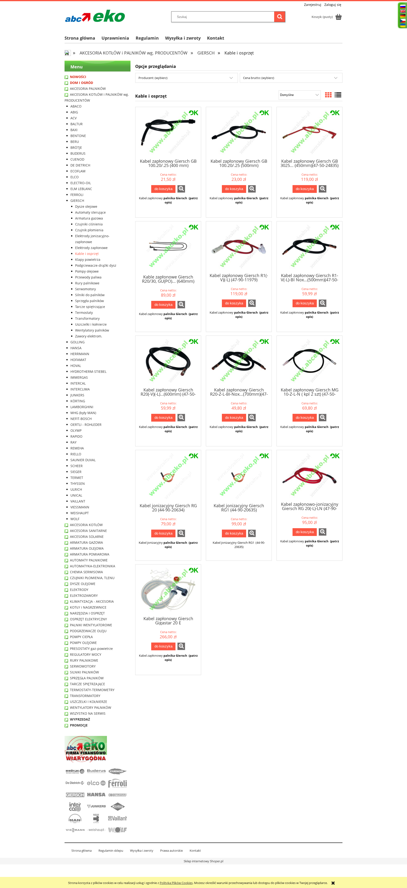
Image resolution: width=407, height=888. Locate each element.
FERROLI (76, 194)
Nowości (78, 77)
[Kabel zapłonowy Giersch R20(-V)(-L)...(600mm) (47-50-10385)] (168, 361)
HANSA (75, 348)
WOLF (74, 519)
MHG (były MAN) (83, 413)
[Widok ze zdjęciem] (328, 94)
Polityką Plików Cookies (176, 883)
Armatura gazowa (89, 218)
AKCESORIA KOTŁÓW (86, 525)
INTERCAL (78, 383)
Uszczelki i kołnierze (91, 324)
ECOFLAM (77, 171)
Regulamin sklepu (110, 850)
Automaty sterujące (90, 212)
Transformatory (87, 318)
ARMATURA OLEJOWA (87, 548)
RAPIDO (76, 436)
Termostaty (84, 312)
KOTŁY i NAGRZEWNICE (88, 607)
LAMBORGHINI (81, 407)
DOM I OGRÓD (81, 82)
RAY (73, 442)
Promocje (79, 725)
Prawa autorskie (171, 850)
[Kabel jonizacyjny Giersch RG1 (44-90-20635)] (239, 476)
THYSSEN (77, 483)
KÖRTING (77, 401)
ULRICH (76, 489)
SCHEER (76, 466)
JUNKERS (77, 395)
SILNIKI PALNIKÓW (84, 672)
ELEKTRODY (79, 589)
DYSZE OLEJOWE (82, 583)
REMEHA (77, 448)
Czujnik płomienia (89, 230)
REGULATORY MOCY (85, 654)
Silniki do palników (90, 295)
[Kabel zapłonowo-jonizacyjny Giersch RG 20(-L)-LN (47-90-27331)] (309, 475)
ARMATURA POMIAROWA (89, 554)
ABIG (74, 112)
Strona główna (81, 850)
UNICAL (76, 495)
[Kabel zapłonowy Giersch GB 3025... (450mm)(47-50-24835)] (309, 132)
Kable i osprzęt (87, 253)
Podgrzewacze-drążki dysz (95, 265)
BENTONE (78, 135)
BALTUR (76, 124)
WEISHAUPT (79, 513)
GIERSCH (77, 200)
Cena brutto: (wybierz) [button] (258, 78)
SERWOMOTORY (83, 666)
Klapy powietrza (87, 259)
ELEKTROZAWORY (84, 595)
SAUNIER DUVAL (83, 460)
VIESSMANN (79, 507)
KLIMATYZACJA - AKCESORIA (92, 601)
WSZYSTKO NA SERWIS (88, 713)
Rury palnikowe (87, 283)
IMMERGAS (79, 377)
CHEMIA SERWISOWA (86, 572)
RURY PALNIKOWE (84, 660)
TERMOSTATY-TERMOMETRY (92, 690)
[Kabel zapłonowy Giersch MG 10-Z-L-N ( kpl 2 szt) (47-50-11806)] (309, 361)
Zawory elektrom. (88, 336)
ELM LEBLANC (81, 189)
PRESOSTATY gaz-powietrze (91, 648)
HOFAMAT (78, 359)
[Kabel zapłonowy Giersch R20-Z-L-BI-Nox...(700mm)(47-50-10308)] (239, 361)
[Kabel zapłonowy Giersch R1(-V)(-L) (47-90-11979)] (239, 246)
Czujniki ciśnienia (89, 224)
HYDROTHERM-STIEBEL (88, 371)
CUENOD (77, 159)
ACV (73, 118)
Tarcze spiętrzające (90, 306)
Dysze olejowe (86, 206)
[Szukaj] (279, 16)
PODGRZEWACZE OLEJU (88, 631)
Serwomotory (85, 289)
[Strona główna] (95, 15)
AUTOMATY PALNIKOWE (89, 560)
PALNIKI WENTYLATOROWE (91, 625)
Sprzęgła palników (89, 301)
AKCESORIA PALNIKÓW (88, 88)
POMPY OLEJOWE (83, 642)
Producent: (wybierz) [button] (152, 78)
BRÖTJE (76, 147)
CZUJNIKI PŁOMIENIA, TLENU (92, 578)
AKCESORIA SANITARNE (88, 530)
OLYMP (75, 430)
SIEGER (75, 471)
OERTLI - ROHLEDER (86, 424)
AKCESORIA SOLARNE (87, 536)
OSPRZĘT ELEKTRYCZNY (88, 619)
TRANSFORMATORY (85, 695)
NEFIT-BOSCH (81, 418)
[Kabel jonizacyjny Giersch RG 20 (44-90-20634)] (168, 476)
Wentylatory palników (92, 330)
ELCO (74, 177)
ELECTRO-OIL (80, 183)
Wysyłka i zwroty (141, 850)
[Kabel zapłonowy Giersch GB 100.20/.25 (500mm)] (239, 132)
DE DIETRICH (80, 165)
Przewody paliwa (88, 277)
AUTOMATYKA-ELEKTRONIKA (92, 566)
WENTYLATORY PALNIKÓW (90, 707)
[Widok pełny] (338, 94)
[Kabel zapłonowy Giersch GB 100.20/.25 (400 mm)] (168, 132)
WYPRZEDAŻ (80, 719)
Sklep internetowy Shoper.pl (203, 861)
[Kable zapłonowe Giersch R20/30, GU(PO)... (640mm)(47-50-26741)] (168, 247)
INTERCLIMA (80, 389)
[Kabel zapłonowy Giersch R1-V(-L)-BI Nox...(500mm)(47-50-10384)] (309, 246)
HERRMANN (79, 354)
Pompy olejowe (87, 271)
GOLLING (77, 342)
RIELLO (75, 454)
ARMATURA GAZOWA (86, 542)
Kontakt (195, 850)
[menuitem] (83, 38)
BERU (74, 141)
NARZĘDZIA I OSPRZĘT (87, 613)
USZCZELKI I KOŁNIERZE (88, 701)
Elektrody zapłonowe (91, 247)
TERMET (76, 477)
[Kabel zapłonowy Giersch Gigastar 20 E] (168, 590)
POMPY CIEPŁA (81, 637)
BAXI (73, 130)
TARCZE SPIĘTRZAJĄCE (87, 684)
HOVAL (75, 365)
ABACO (75, 106)
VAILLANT (77, 501)
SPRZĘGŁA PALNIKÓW (87, 678)
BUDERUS (77, 153)
